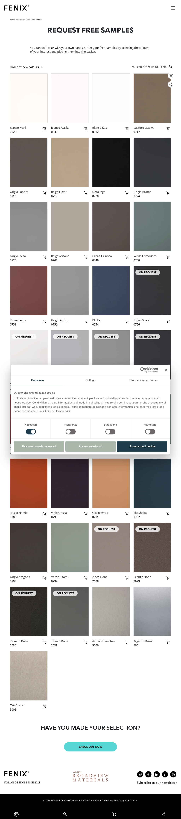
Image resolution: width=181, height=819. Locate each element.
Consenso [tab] (37, 380)
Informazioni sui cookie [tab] (143, 380)
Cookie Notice (71, 800)
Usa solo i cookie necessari (39, 446)
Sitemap (107, 800)
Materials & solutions (26, 19)
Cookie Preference (90, 800)
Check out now (90, 746)
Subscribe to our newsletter (157, 783)
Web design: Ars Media (125, 800)
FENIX (39, 19)
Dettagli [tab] (90, 380)
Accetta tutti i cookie (142, 446)
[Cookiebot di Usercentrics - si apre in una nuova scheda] (142, 370)
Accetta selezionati (90, 446)
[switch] (71, 431)
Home (12, 19)
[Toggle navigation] (173, 7)
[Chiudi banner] (166, 370)
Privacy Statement (52, 800)
